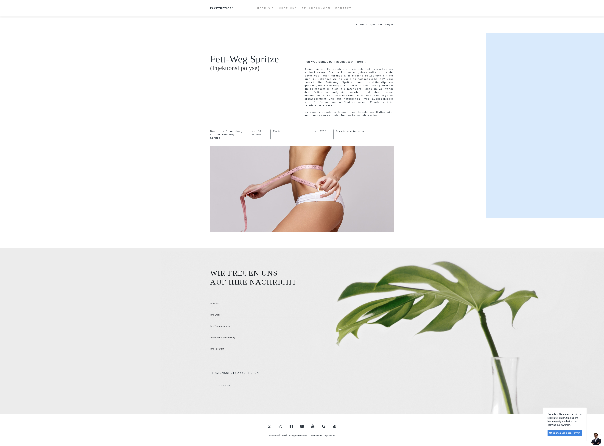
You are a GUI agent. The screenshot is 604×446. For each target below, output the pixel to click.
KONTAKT (343, 8)
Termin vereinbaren (350, 131)
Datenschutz (316, 435)
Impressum (329, 435)
